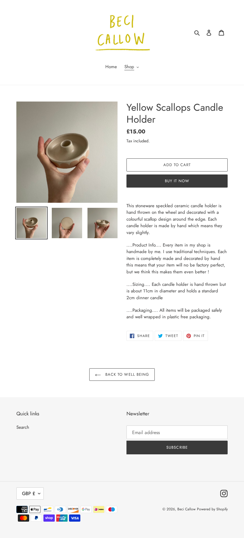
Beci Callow (186, 509)
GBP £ (28, 493)
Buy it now (177, 181)
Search (22, 427)
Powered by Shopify (212, 509)
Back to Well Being (126, 374)
